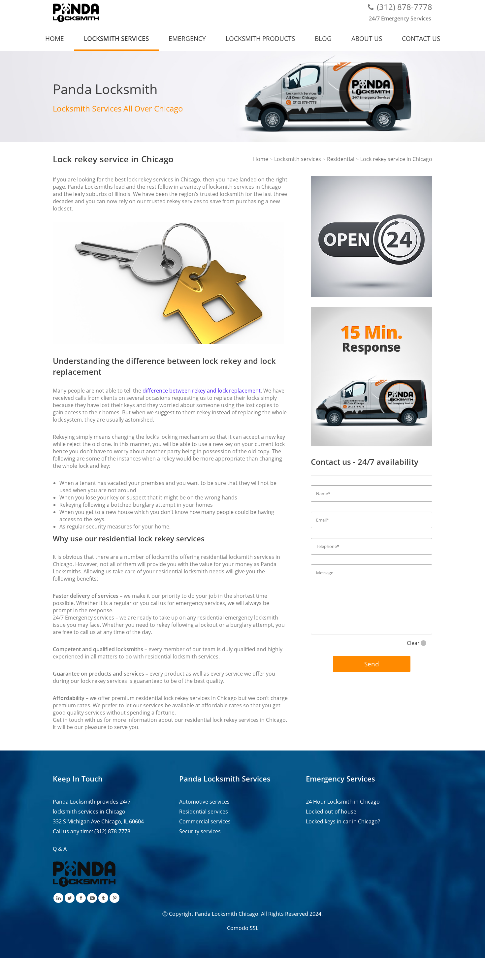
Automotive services (204, 801)
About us (366, 38)
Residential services (203, 811)
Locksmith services (116, 38)
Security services (200, 831)
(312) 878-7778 (404, 6)
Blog (323, 38)
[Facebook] (81, 898)
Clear (413, 643)
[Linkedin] (58, 898)
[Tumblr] (103, 898)
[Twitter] (70, 898)
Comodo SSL (242, 928)
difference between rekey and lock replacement (202, 390)
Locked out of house (331, 811)
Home (54, 38)
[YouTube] (92, 898)
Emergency (187, 38)
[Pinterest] (114, 898)
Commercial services (205, 821)
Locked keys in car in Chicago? (343, 821)
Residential (340, 159)
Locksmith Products (260, 38)
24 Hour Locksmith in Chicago (343, 801)
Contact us (421, 38)
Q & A (60, 848)
